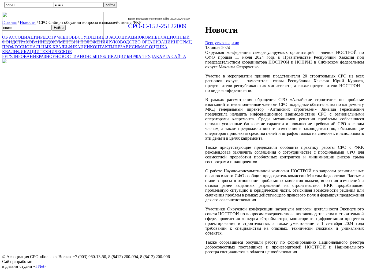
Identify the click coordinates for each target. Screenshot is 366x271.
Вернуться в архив (222, 42)
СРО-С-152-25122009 (157, 26)
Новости (28, 22)
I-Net (39, 266)
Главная (9, 22)
